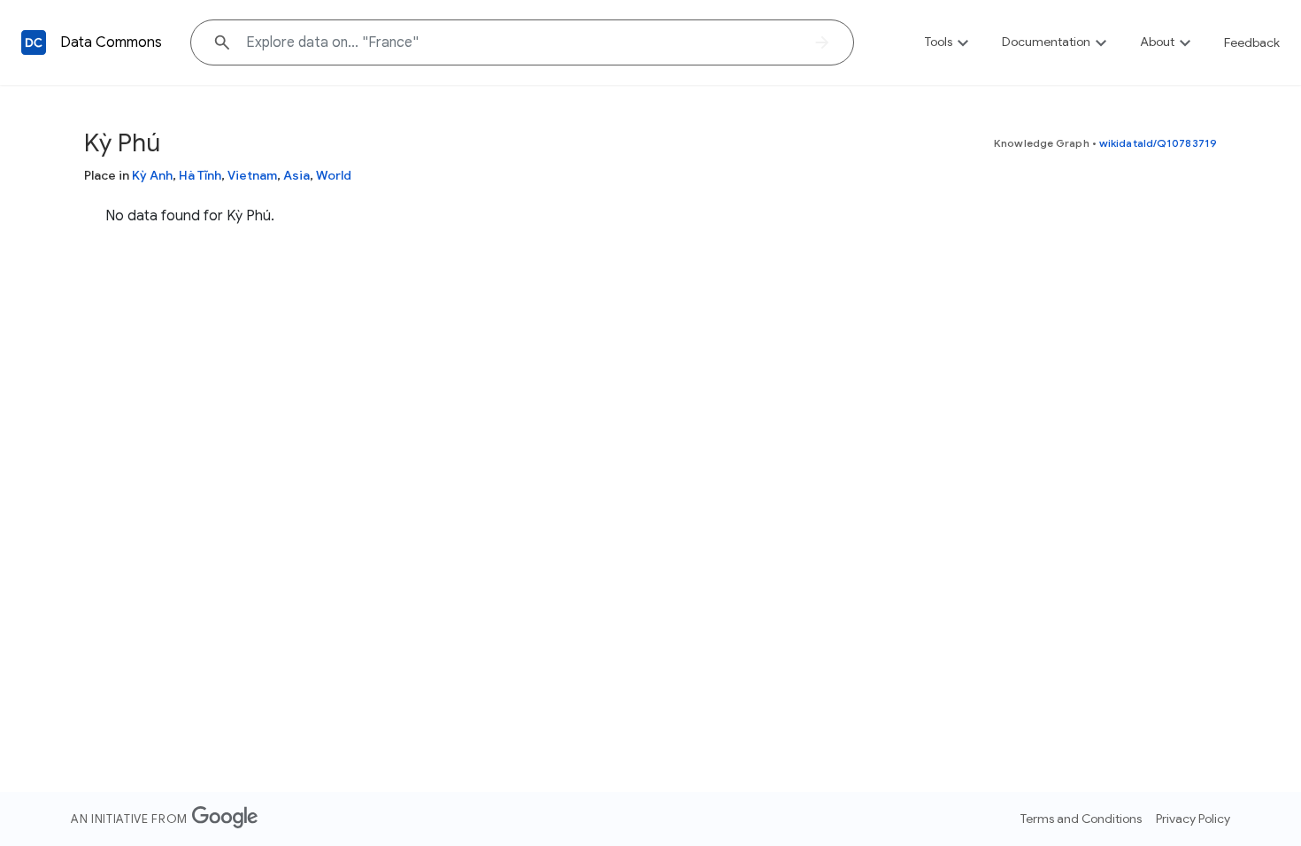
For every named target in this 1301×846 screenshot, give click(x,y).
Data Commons (111, 42)
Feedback (1252, 42)
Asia (296, 175)
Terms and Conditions (1081, 819)
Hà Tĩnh (200, 175)
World (333, 175)
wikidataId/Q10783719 (1158, 143)
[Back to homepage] (33, 42)
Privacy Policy (1193, 819)
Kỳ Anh (152, 175)
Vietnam (252, 175)
